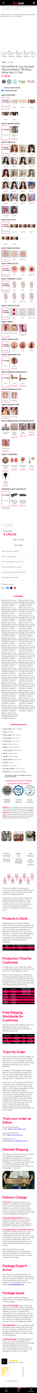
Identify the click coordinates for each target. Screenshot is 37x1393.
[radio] (18, 87)
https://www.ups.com (14, 1135)
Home (3, 6)
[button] (2, 54)
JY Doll (10, 62)
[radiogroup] (13, 1360)
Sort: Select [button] (30, 1387)
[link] (3, 6)
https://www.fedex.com (17, 1129)
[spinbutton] (7, 525)
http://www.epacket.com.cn (17, 1141)
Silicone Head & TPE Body (13, 6)
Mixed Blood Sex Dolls (26, 6)
